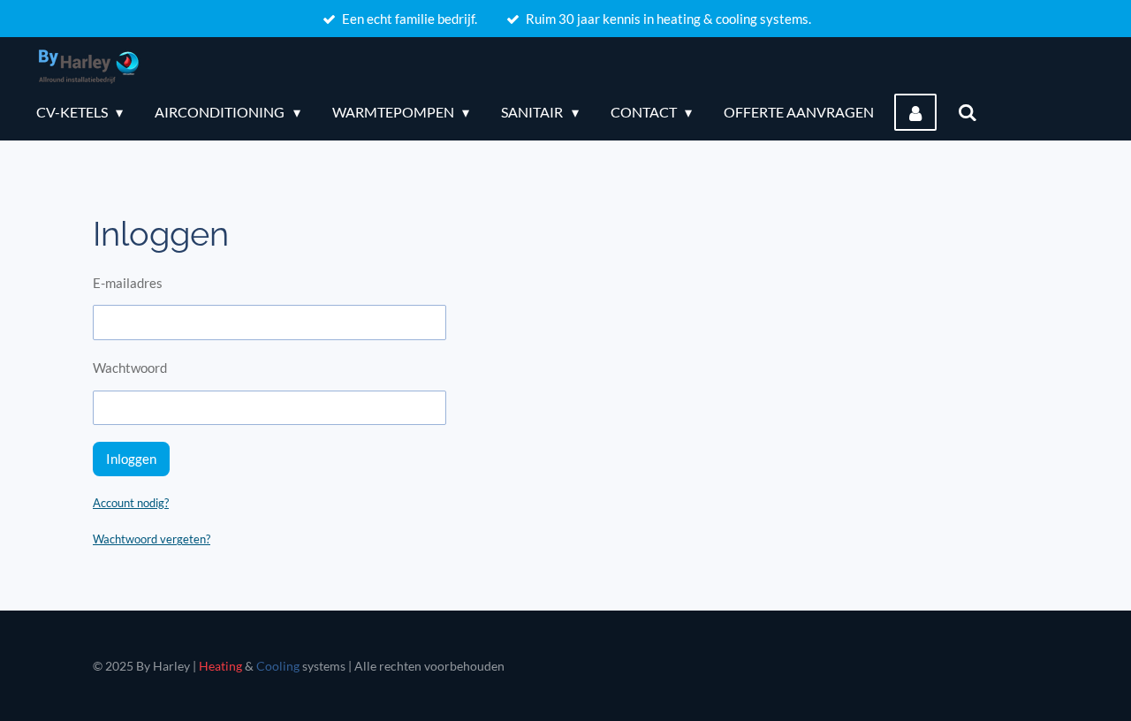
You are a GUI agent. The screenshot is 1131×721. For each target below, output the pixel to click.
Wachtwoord (130, 368)
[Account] (915, 112)
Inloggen (131, 459)
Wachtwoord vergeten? (151, 539)
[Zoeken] (966, 112)
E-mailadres (128, 283)
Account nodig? (131, 503)
